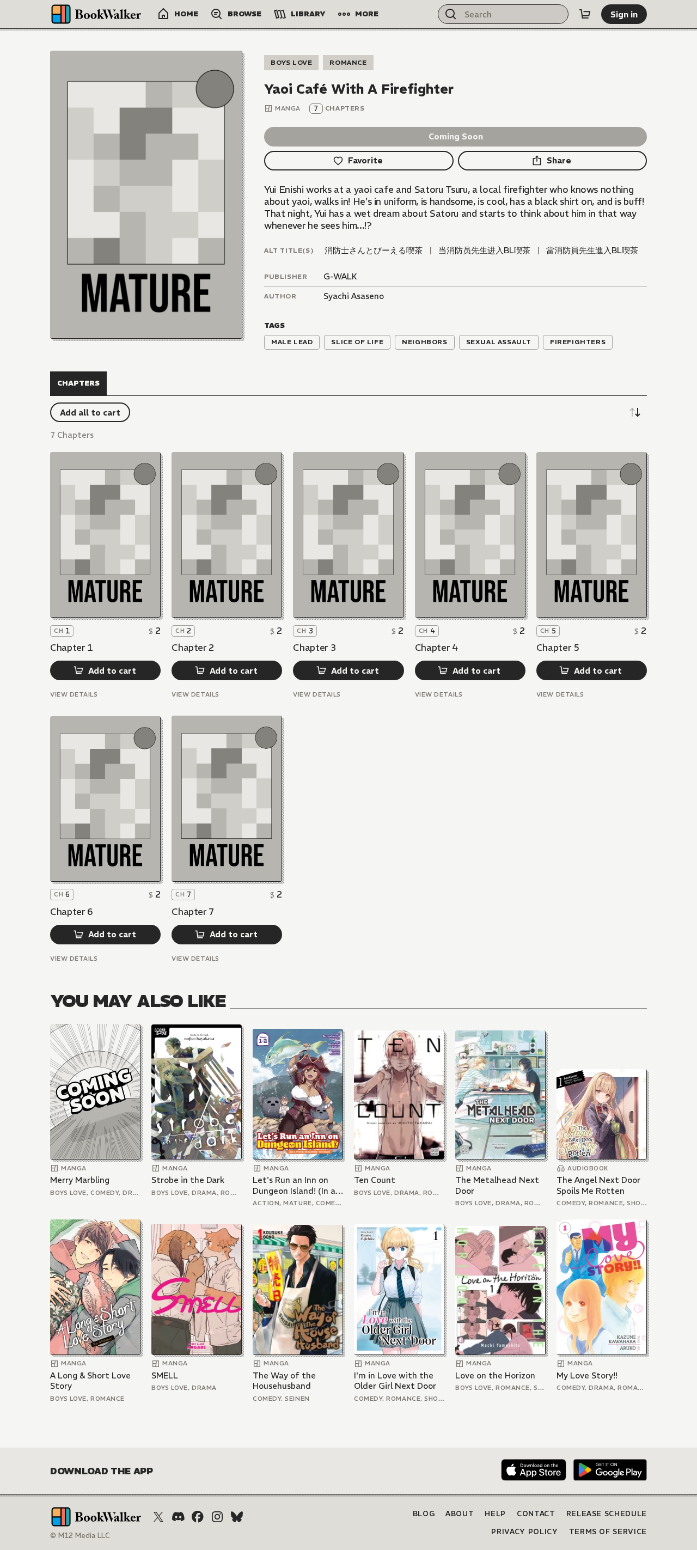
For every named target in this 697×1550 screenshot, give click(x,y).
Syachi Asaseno (353, 296)
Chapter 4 (436, 648)
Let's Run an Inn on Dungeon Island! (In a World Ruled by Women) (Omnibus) (294, 1185)
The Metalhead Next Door (497, 1185)
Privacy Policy (524, 1531)
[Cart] (585, 14)
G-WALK (340, 276)
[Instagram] (217, 1516)
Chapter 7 (193, 912)
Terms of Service (608, 1531)
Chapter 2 (193, 648)
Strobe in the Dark (187, 1180)
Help (495, 1513)
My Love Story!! (587, 1375)
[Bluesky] (236, 1516)
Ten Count (374, 1180)
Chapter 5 (557, 648)
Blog (424, 1513)
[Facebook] (197, 1516)
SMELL (164, 1375)
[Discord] (178, 1516)
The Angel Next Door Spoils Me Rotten (598, 1185)
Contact (536, 1513)
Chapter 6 (71, 912)
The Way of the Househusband (284, 1381)
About (459, 1513)
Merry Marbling (79, 1180)
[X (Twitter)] (158, 1516)
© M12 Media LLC (80, 1535)
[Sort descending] (635, 412)
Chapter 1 (71, 648)
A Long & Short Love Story (90, 1381)
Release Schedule (606, 1513)
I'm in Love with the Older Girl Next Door (395, 1381)
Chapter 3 (314, 648)
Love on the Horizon (495, 1375)
